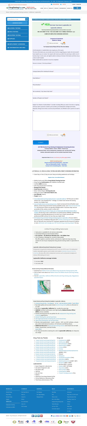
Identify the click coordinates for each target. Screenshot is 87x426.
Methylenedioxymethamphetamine (68, 350)
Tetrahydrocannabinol (65, 357)
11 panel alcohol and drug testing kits (45, 357)
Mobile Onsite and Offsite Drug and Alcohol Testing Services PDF (59, 270)
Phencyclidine (62, 369)
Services (56, 8)
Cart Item (77, 8)
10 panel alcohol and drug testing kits (45, 356)
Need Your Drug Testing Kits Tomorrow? (19, 4)
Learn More (76, 303)
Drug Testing (13, 31)
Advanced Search (17, 23)
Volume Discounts (55, 404)
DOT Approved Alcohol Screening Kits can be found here (50, 318)
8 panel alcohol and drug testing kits (45, 352)
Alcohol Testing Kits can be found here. (46, 317)
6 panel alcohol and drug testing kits (45, 349)
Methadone (62, 359)
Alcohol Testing (15, 28)
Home (41, 8)
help (53, 388)
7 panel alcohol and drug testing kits (45, 350)
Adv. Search (69, 408)
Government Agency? (56, 408)
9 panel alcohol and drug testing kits (45, 354)
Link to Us (23, 404)
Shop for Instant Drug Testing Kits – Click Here (56, 162)
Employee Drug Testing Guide (57, 401)
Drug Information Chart (71, 396)
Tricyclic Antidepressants (65, 373)
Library (68, 404)
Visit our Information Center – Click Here (56, 164)
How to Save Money (55, 399)
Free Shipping (56, 4)
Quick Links (69, 406)
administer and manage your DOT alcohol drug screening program (56, 223)
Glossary (68, 401)
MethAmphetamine (64, 361)
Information (62, 8)
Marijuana (61, 356)
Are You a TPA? (55, 406)
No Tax (64, 4)
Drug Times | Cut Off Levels (72, 394)
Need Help (54, 392)
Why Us (46, 8)
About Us (23, 394)
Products (51, 8)
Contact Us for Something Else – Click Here (56, 166)
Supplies (12, 38)
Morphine (61, 362)
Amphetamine (63, 340)
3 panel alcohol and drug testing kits (45, 343)
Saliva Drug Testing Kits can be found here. (47, 320)
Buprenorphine (63, 345)
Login (73, 4)
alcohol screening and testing (66, 219)
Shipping (39, 388)
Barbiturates (62, 342)
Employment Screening (17, 44)
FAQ (53, 394)
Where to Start (54, 396)
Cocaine (61, 347)
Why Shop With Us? (25, 392)
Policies (22, 399)
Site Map (69, 411)
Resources (70, 388)
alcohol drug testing (61, 305)
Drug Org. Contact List (71, 399)
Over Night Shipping (40, 394)
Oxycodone (62, 368)
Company (24, 388)
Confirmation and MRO (17, 47)
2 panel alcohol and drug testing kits (45, 342)
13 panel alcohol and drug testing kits (45, 361)
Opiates (61, 366)
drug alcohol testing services (57, 325)
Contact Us (69, 8)
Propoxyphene (63, 371)
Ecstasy (61, 349)
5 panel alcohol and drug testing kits (45, 347)
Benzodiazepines (63, 343)
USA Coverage (24, 406)
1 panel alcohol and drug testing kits (45, 340)
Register (79, 4)
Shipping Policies (40, 396)
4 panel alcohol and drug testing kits (45, 345)
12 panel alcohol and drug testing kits (45, 359)
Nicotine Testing (15, 35)
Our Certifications (24, 401)
